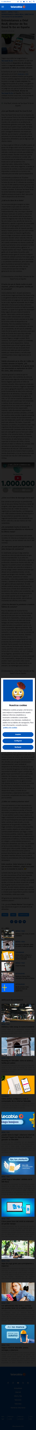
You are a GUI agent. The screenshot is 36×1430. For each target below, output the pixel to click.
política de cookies (10, 728)
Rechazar (18, 747)
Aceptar (18, 734)
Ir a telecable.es (6, 1)
